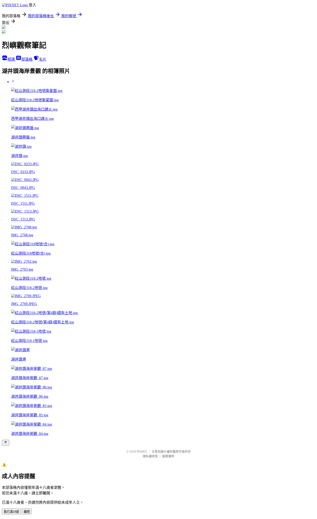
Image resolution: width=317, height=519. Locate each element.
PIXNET (142, 451)
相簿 (11, 59)
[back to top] (5, 443)
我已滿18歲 (11, 511)
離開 (27, 511)
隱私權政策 (150, 456)
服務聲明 (168, 456)
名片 (42, 59)
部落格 (27, 59)
